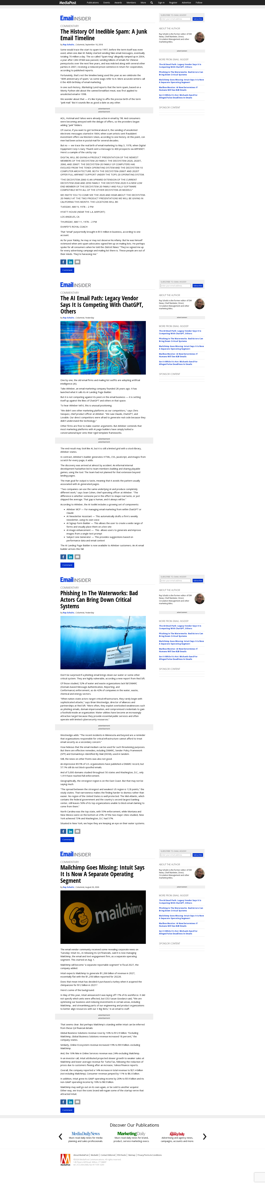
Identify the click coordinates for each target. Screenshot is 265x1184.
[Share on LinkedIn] (70, 261)
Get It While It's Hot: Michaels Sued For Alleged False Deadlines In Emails (178, 96)
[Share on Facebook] (63, 261)
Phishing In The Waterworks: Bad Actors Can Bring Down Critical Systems (181, 73)
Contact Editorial (108, 1155)
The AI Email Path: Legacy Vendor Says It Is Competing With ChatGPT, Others (180, 65)
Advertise (186, 2)
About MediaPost (80, 1155)
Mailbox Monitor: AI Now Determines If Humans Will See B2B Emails (178, 88)
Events (106, 2)
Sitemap (131, 1155)
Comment (67, 270)
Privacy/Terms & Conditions (150, 1155)
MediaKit (94, 1155)
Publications (93, 2)
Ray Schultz (68, 44)
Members (131, 2)
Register (173, 2)
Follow (199, 2)
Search (151, 2)
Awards (118, 2)
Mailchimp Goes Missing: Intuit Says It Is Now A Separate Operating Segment (181, 81)
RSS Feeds (121, 1155)
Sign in (161, 2)
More (143, 2)
